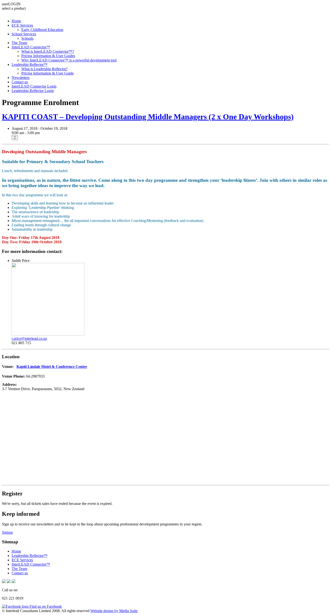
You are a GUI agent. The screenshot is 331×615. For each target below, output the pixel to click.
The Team (19, 43)
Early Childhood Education (42, 30)
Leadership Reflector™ (29, 64)
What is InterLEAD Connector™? (47, 51)
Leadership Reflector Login (33, 91)
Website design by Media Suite (114, 611)
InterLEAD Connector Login (34, 86)
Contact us (20, 82)
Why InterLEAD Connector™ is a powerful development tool (69, 60)
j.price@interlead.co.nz (29, 338)
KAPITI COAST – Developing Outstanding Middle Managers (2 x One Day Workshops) (148, 116)
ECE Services (22, 25)
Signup (7, 532)
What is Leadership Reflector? (44, 69)
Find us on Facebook (45, 606)
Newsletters (21, 78)
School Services (24, 34)
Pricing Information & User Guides (48, 56)
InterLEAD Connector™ (31, 47)
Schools (27, 38)
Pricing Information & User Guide (47, 73)
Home (16, 21)
